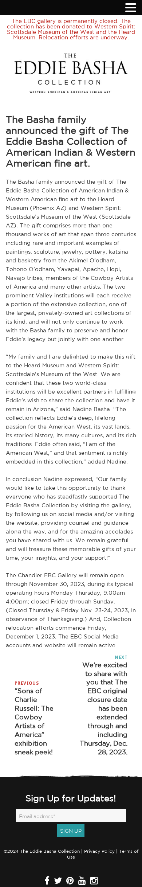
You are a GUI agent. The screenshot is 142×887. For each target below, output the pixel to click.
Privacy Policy (99, 851)
